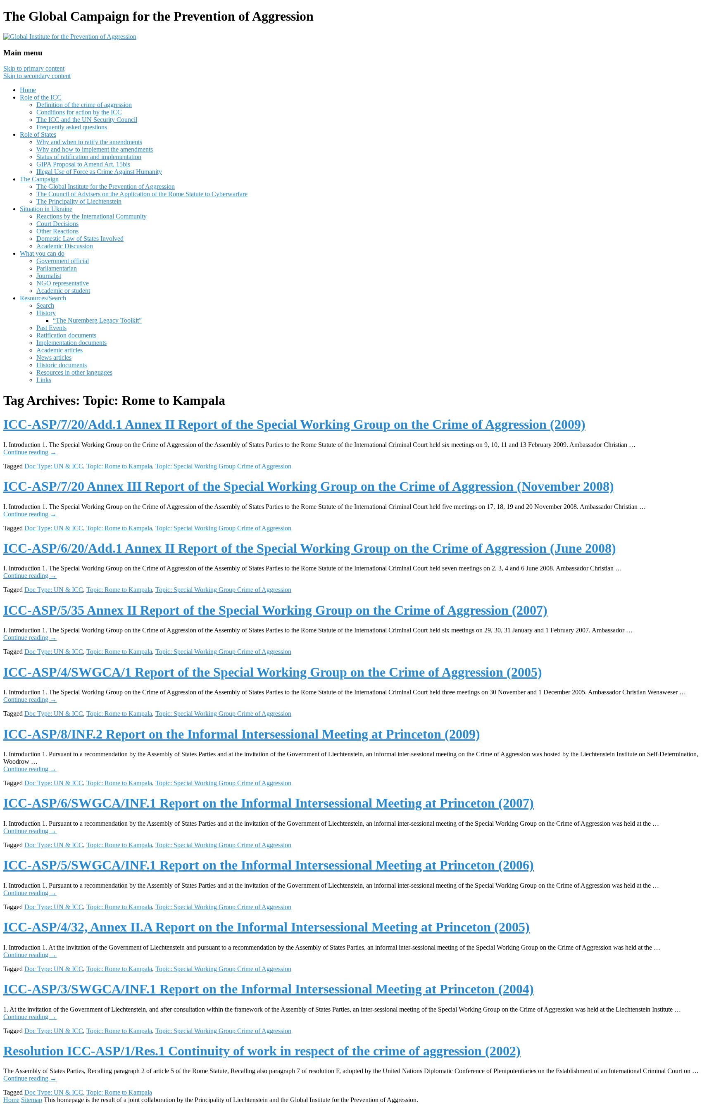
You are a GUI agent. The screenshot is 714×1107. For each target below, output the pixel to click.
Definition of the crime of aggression (84, 104)
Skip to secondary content (37, 75)
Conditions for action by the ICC (79, 112)
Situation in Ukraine (46, 208)
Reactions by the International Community (91, 216)
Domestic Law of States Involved (80, 238)
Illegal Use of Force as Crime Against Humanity (99, 171)
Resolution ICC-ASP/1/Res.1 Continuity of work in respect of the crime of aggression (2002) (262, 1050)
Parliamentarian (56, 268)
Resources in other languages (74, 372)
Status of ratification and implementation (88, 156)
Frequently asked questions (71, 127)
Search (45, 305)
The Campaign (39, 179)
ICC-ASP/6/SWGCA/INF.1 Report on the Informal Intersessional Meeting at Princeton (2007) (268, 803)
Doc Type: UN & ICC (53, 466)
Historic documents (61, 364)
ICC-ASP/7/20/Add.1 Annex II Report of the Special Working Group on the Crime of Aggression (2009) (294, 424)
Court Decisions (57, 223)
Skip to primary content (33, 68)
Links (43, 379)
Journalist (48, 275)
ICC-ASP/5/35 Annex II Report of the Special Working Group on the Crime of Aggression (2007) (275, 610)
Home (28, 89)
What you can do (42, 253)
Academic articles (59, 350)
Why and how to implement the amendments (94, 149)
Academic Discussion (64, 245)
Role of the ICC (41, 97)
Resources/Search (43, 298)
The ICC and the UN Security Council (86, 119)
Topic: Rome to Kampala (119, 466)
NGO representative (62, 283)
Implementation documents (71, 342)
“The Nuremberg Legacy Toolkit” (97, 320)
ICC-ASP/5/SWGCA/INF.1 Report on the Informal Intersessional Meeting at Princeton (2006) (268, 865)
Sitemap (31, 1099)
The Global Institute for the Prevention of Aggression (105, 186)
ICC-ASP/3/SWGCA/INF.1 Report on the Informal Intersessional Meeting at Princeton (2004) (268, 988)
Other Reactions (57, 231)
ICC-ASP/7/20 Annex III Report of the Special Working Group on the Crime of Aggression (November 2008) (308, 486)
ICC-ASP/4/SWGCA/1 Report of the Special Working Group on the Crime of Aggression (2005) (272, 672)
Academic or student (63, 290)
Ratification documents (66, 335)
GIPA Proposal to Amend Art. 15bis (83, 164)
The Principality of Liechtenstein (78, 201)
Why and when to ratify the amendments (89, 141)
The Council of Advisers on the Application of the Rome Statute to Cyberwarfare (142, 193)
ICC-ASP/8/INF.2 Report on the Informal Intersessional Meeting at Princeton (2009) (241, 734)
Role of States (38, 134)
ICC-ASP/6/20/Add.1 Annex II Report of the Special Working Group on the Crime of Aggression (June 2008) (309, 548)
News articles (53, 357)
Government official (62, 260)
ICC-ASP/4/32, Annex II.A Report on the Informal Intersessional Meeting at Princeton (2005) (266, 926)
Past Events (51, 327)
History (46, 312)
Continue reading (30, 452)
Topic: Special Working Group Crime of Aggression (223, 466)
